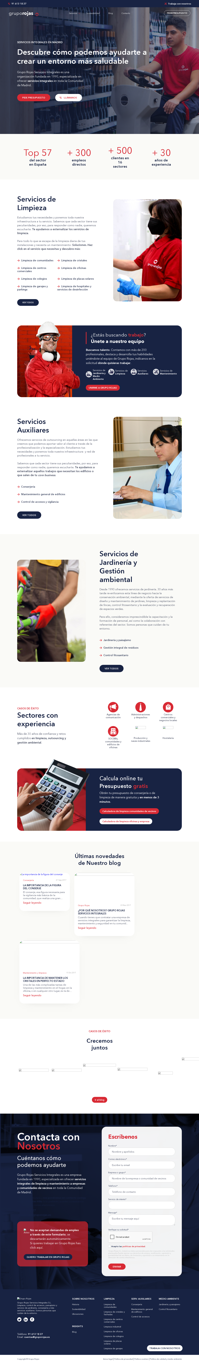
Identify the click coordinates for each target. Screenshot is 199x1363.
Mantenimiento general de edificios (42, 494)
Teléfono (113, 1186)
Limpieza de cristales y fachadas (114, 1313)
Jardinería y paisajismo (117, 640)
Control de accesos (140, 1316)
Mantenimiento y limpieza (34, 973)
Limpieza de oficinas (73, 268)
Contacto (125, 13)
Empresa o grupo (117, 1172)
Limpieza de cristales (73, 260)
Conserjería (27, 486)
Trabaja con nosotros (179, 3)
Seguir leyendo (32, 902)
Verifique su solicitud (118, 1229)
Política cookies (141, 1359)
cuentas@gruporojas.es (37, 1337)
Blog (110, 13)
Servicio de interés (117, 1199)
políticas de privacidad (134, 1246)
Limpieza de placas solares (77, 278)
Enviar (117, 1266)
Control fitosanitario (115, 655)
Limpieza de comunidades (36, 260)
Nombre (112, 1145)
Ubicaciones (77, 1314)
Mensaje (112, 1212)
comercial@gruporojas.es (34, 1215)
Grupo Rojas (84, 905)
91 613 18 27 (18, 3)
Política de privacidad (123, 1359)
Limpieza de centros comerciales (31, 269)
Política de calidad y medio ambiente (166, 1359)
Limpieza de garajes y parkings (32, 288)
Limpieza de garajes (113, 1348)
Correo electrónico (117, 1159)
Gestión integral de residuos (120, 647)
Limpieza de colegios (33, 278)
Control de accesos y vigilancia (39, 501)
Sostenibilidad (93, 13)
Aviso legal (108, 1359)
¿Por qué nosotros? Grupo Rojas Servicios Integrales (101, 912)
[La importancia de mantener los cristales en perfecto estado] (49, 942)
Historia (75, 1304)
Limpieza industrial (112, 1326)
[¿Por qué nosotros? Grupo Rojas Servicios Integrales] (104, 874)
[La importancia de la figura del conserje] (41, 874)
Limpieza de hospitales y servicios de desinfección (74, 288)
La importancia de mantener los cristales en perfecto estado (45, 979)
